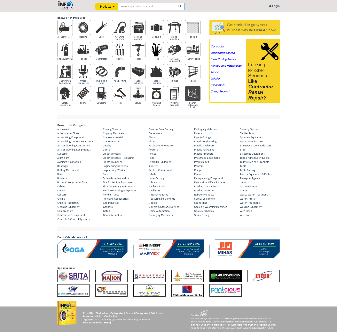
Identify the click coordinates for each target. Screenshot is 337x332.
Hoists (152, 153)
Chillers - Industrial (68, 202)
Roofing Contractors (206, 186)
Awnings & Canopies (69, 162)
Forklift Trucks (111, 194)
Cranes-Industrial (113, 137)
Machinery (155, 190)
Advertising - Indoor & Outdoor (75, 141)
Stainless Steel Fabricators (255, 145)
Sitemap (107, 322)
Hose (152, 157)
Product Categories (137, 313)
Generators (155, 133)
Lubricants (155, 182)
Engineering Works (114, 170)
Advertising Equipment (70, 137)
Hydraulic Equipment (160, 162)
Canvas (61, 190)
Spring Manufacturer (252, 141)
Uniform (244, 182)
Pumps (198, 170)
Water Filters (247, 198)
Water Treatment (250, 202)
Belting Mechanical (68, 170)
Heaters (153, 149)
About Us (88, 313)
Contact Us (110, 316)
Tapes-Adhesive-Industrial (255, 157)
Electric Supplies (112, 162)
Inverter (153, 166)
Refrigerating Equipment (208, 178)
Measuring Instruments (162, 198)
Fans (105, 174)
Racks (197, 174)
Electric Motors (112, 153)
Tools (243, 166)
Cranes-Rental (111, 141)
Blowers (62, 178)
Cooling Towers (112, 129)
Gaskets (108, 207)
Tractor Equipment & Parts (255, 174)
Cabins (61, 186)
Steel (243, 149)
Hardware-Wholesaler (161, 145)
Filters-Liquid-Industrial (116, 178)
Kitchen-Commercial (160, 170)
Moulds (153, 202)
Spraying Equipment (251, 137)
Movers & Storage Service (164, 207)
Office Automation (159, 211)
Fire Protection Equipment (118, 182)
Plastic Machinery (204, 145)
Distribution (102, 313)
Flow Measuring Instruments (119, 186)
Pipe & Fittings (202, 137)
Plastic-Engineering (205, 141)
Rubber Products (204, 194)
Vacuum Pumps (248, 186)
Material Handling (158, 194)
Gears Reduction (112, 215)
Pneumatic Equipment (207, 157)
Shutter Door (247, 133)
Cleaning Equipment (68, 207)
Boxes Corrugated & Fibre (72, 182)
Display (107, 145)
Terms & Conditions (92, 322)
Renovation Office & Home (209, 182)
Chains (61, 198)
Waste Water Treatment (254, 194)
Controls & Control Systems (73, 219)
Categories (116, 313)
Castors (62, 194)
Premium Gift (201, 162)
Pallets (198, 133)
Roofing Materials (204, 190)
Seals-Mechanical (204, 211)
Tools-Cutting (247, 170)
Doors (106, 149)
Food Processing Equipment (119, 190)
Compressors (65, 211)
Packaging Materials (205, 129)
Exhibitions (156, 313)
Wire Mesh (246, 211)
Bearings (62, 166)
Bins (59, 174)
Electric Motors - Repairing (118, 157)
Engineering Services (115, 166)
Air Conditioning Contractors (73, 145)
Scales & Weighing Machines (210, 207)
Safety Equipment (204, 198)
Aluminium (63, 157)
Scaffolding (200, 202)
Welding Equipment (251, 207)
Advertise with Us (92, 316)
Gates (106, 211)
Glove (152, 141)
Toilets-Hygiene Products (254, 162)
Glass (152, 137)
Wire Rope (246, 215)
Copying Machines (113, 133)
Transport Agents (250, 178)
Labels (152, 174)
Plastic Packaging (204, 149)
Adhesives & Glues (68, 133)
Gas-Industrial (111, 202)
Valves (243, 190)
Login (275, 6)
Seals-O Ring (201, 215)
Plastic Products (203, 153)
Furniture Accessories (116, 198)
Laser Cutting (156, 178)
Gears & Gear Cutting (161, 129)
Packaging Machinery (161, 215)
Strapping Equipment (252, 153)
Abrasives (63, 129)
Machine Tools (157, 186)
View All (82, 237)
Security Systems (250, 129)
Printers (199, 166)
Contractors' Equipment (71, 215)
